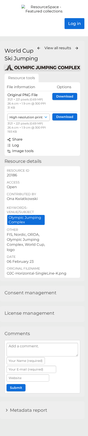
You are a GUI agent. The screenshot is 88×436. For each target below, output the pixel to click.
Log (15, 145)
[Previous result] (38, 48)
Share (17, 139)
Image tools (22, 151)
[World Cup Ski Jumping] (42, 67)
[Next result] (76, 48)
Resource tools (21, 78)
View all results (58, 48)
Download (64, 96)
